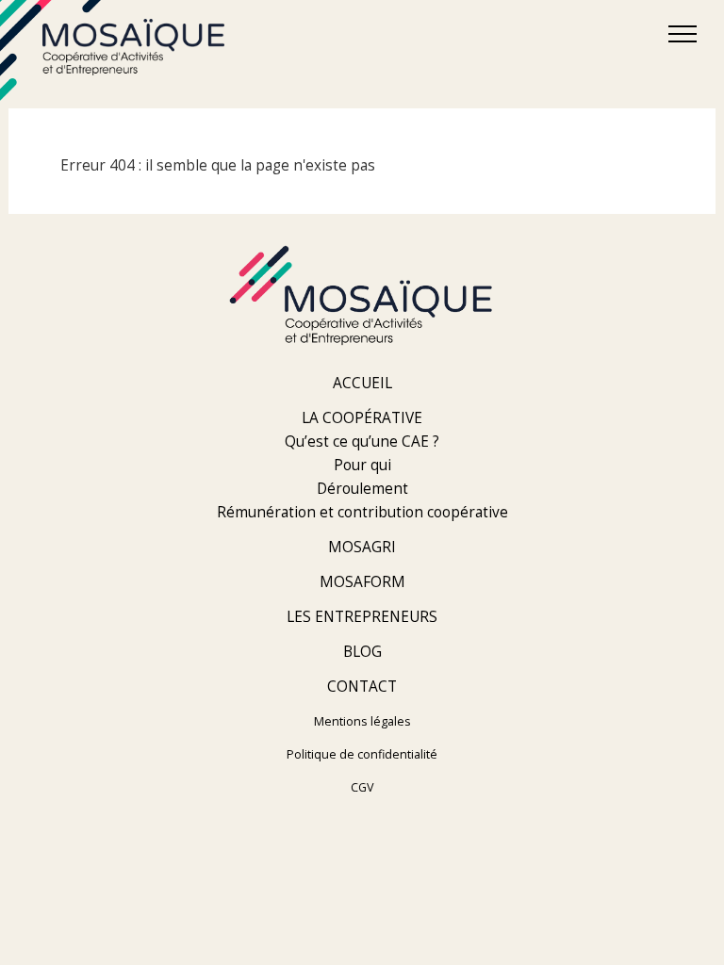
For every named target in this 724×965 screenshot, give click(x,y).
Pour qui (362, 465)
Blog (362, 652)
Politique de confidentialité (362, 754)
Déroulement (362, 489)
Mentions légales (362, 721)
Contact (362, 686)
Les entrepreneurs (362, 617)
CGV (362, 787)
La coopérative (362, 418)
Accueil (362, 383)
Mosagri (362, 547)
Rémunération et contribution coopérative (362, 512)
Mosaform (362, 582)
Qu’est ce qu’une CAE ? (362, 441)
